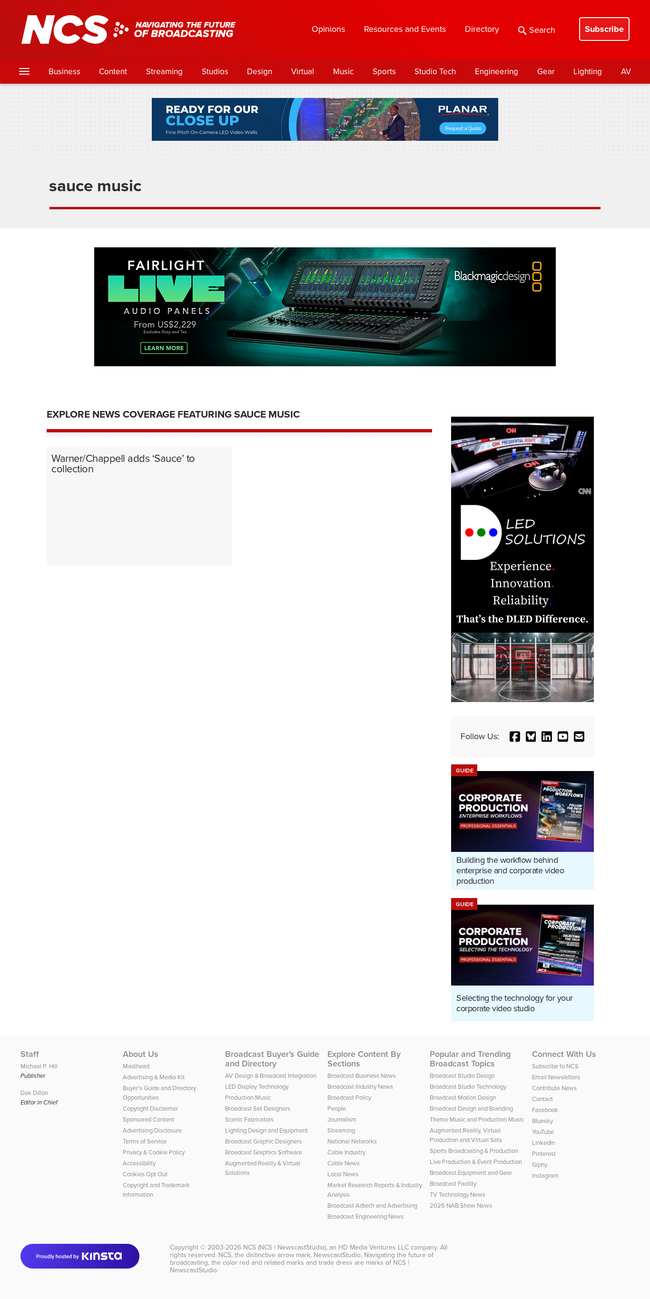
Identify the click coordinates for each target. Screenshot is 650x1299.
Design (259, 72)
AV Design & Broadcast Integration (270, 1075)
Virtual (302, 72)
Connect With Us (564, 1054)
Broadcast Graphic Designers (263, 1141)
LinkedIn (543, 1142)
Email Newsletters (556, 1077)
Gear (546, 72)
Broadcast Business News (361, 1075)
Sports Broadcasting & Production (474, 1150)
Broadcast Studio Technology (468, 1086)
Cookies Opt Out (145, 1174)
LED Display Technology (256, 1086)
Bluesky (542, 1120)
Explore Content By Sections (364, 1058)
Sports (384, 72)
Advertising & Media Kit (154, 1077)
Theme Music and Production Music (477, 1119)
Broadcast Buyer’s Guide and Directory (272, 1058)
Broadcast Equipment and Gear (471, 1172)
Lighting (587, 72)
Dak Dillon (34, 1092)
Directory (482, 29)
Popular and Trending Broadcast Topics (470, 1058)
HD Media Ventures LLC (373, 1247)
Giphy (539, 1164)
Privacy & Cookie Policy (154, 1152)
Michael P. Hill (39, 1066)
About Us (140, 1054)
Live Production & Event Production (476, 1161)
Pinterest (544, 1153)
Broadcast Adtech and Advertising (372, 1205)
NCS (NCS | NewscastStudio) (284, 1247)
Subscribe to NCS (555, 1066)
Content (113, 72)
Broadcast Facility (453, 1183)
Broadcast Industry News (360, 1086)
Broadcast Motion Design (463, 1097)
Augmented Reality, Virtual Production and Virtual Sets (466, 1135)
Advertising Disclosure (152, 1130)
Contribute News (554, 1088)
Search (542, 30)
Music (343, 72)
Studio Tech (435, 72)
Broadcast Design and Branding (471, 1108)
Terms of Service (145, 1141)
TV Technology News (457, 1194)
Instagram (545, 1175)
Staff (29, 1054)
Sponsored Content (148, 1119)
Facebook (545, 1109)
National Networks (352, 1141)
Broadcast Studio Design (462, 1075)
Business (64, 72)
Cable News (343, 1163)
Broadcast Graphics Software (263, 1152)
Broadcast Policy (349, 1097)
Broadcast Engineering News (365, 1216)
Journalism (341, 1119)
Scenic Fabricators (249, 1119)
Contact (542, 1099)
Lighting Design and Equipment (266, 1130)
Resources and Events (405, 29)
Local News (342, 1174)
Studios (215, 72)
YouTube (543, 1131)
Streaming (164, 72)
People (336, 1108)
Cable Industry (346, 1152)
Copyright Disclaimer (150, 1108)
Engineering (496, 72)
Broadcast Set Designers (257, 1108)
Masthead (136, 1066)
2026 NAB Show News (461, 1205)
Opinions (328, 29)
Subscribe (604, 29)
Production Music (248, 1097)
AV (626, 72)
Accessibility (139, 1163)
